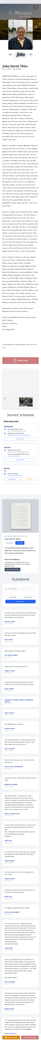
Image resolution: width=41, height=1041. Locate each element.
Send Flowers (29, 479)
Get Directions (20, 439)
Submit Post (20, 601)
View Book (9, 543)
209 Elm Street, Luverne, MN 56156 (19, 435)
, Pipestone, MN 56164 (15, 475)
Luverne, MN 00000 (14, 456)
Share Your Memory (12, 569)
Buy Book (20, 543)
